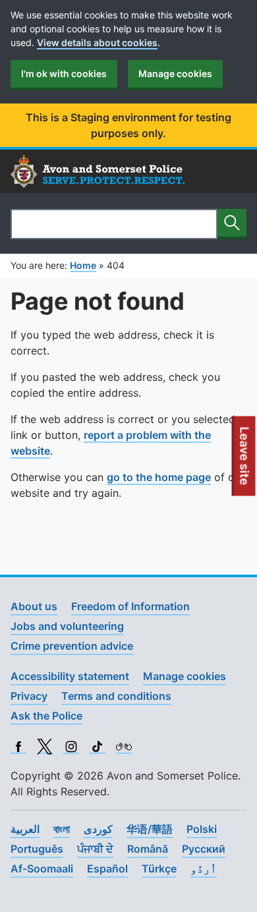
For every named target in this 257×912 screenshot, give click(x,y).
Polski (201, 829)
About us (34, 606)
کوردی (98, 829)
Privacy (29, 695)
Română (147, 848)
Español (107, 868)
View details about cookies (97, 42)
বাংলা (61, 829)
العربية (25, 829)
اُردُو (203, 868)
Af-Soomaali (42, 868)
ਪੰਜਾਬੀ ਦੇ (95, 848)
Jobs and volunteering (67, 626)
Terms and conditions (116, 695)
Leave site (245, 461)
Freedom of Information (130, 606)
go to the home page (159, 477)
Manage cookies (175, 73)
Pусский (203, 848)
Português (37, 848)
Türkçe (159, 868)
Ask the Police (46, 715)
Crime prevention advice (72, 645)
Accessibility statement (70, 676)
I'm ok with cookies (64, 73)
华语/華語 (150, 829)
